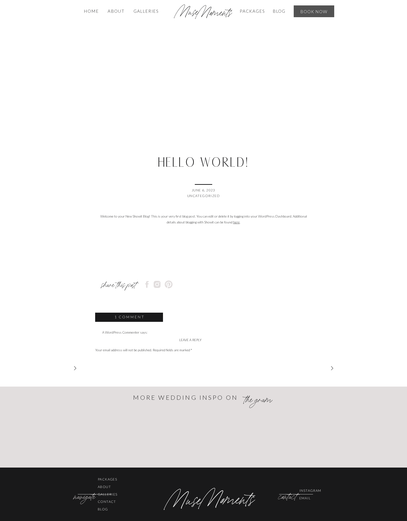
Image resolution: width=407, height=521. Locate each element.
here (236, 222)
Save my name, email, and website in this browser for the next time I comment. (150, 469)
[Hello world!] (203, 86)
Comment (103, 359)
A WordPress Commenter (120, 332)
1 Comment (129, 317)
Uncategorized (203, 196)
